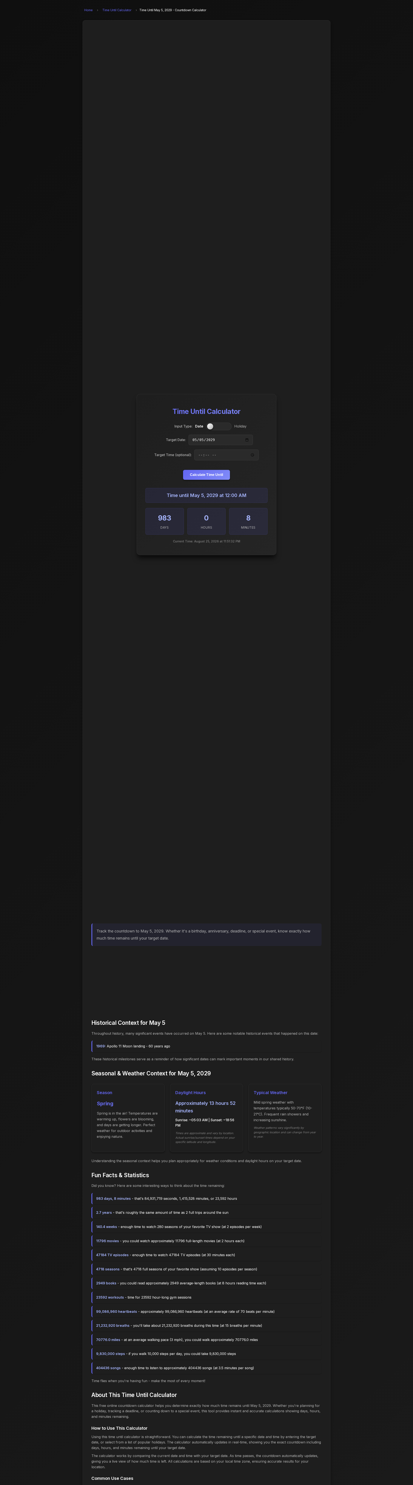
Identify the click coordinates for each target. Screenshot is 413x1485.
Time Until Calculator (116, 10)
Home (88, 10)
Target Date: (176, 440)
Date (199, 426)
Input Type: (183, 426)
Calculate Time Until (206, 475)
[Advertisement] (206, 981)
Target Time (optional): (173, 455)
